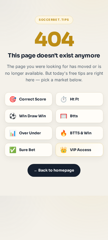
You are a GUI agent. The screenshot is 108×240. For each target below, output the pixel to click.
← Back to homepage (54, 170)
